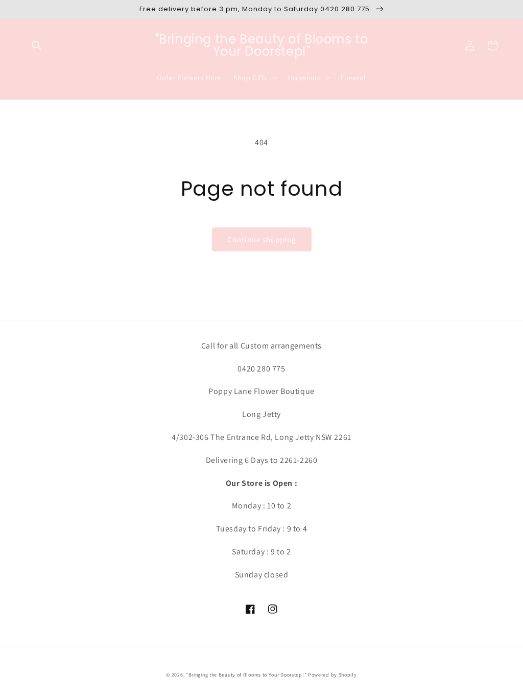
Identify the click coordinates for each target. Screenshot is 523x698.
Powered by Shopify (332, 674)
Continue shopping (261, 239)
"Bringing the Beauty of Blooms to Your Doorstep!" (246, 674)
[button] (37, 45)
